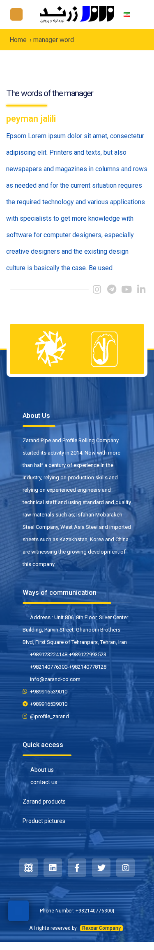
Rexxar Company (101, 928)
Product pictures (44, 821)
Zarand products (44, 801)
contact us (43, 782)
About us (42, 769)
